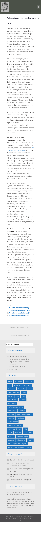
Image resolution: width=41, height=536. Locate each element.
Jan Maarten (14, 474)
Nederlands (20, 418)
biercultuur (17, 385)
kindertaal (22, 411)
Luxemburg (11, 414)
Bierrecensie (27, 385)
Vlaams (10, 447)
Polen (25, 429)
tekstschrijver (21, 440)
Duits (9, 392)
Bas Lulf (12, 460)
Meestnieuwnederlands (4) (19, 310)
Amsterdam (18, 381)
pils (20, 429)
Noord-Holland (12, 429)
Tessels (30, 440)
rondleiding (18, 433)
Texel (9, 444)
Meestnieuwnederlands (24, 414)
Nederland (11, 418)
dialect (29, 389)
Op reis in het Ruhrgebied (26, 460)
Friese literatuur (12, 400)
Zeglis (29, 447)
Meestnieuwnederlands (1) (19, 315)
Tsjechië (24, 444)
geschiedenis (12, 403)
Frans (17, 396)
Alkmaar (10, 381)
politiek (10, 433)
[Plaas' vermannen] (5, 7)
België (9, 385)
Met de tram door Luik (13, 369)
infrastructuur (12, 411)
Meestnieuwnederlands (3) (19, 313)
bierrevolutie (11, 389)
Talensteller (11, 440)
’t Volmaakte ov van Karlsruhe (16, 367)
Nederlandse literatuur (15, 425)
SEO (25, 433)
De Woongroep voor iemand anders (18, 359)
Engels (24, 392)
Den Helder (21, 389)
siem (30, 433)
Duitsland (16, 392)
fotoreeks (11, 396)
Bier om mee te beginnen (23, 480)
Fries (23, 396)
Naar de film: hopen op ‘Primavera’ (17, 356)
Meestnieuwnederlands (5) (19, 308)
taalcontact (11, 436)
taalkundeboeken (22, 436)
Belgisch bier (29, 381)
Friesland (22, 400)
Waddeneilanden (19, 447)
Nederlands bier (13, 422)
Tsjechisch (16, 444)
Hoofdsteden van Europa (15, 407)
